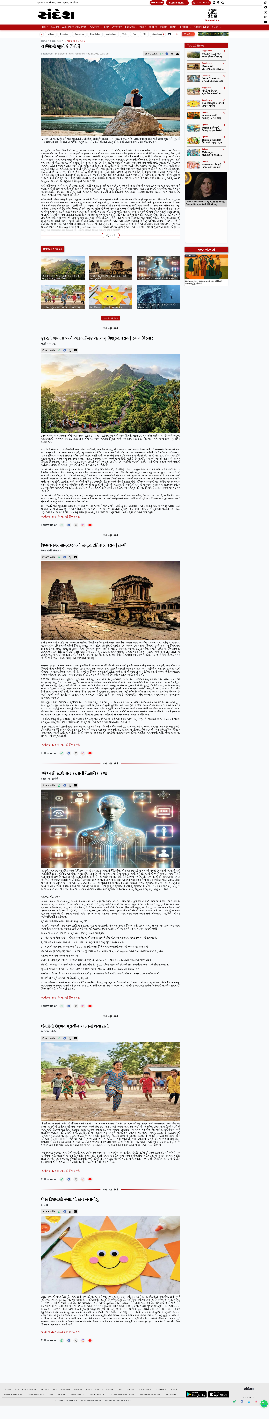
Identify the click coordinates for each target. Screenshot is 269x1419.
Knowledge (95, 34)
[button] (214, 2)
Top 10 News (195, 45)
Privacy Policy (77, 1395)
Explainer (64, 34)
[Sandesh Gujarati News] (59, 13)
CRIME (173, 27)
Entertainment (201, 27)
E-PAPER (158, 3)
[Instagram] (265, 17)
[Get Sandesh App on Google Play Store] (196, 1394)
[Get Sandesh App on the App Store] (218, 1394)
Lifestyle (184, 27)
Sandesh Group (97, 1395)
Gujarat (55, 27)
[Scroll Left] (42, 34)
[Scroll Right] (164, 34)
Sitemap (61, 1395)
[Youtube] (265, 22)
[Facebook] (265, 7)
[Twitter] (265, 12)
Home (45, 27)
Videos (51, 34)
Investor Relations (13, 1395)
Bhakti (215, 27)
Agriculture (111, 34)
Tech (124, 34)
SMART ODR (171, 1395)
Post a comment (110, 318)
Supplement (176, 2)
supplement (55, 41)
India (106, 27)
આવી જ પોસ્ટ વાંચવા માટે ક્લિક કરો (60, 516)
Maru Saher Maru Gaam (74, 27)
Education (79, 34)
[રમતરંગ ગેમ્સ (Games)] (169, 34)
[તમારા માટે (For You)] (177, 34)
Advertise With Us (35, 1395)
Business (130, 27)
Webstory (117, 27)
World (143, 27)
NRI (144, 34)
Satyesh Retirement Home (121, 1395)
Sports (163, 27)
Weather (94, 27)
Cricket (153, 27)
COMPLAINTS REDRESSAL (150, 1395)
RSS (51, 1395)
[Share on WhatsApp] (264, 1404)
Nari (134, 34)
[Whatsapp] (265, 2)
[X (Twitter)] (172, 53)
